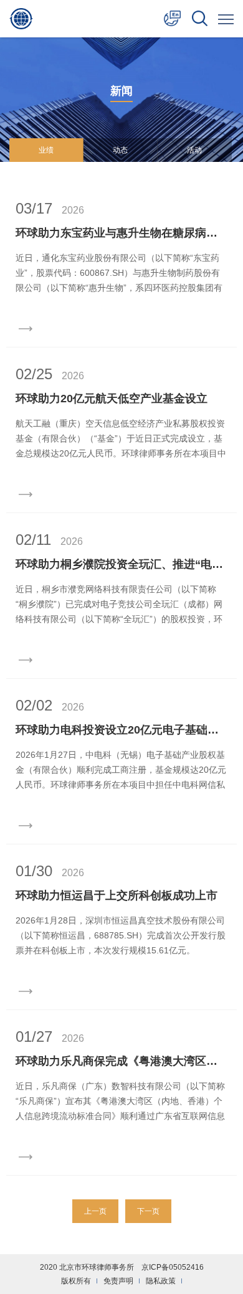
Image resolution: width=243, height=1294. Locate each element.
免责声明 (118, 1281)
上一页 (95, 1211)
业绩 (46, 150)
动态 (120, 150)
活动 (194, 150)
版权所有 (76, 1281)
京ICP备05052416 (172, 1267)
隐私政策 (161, 1281)
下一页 (148, 1211)
